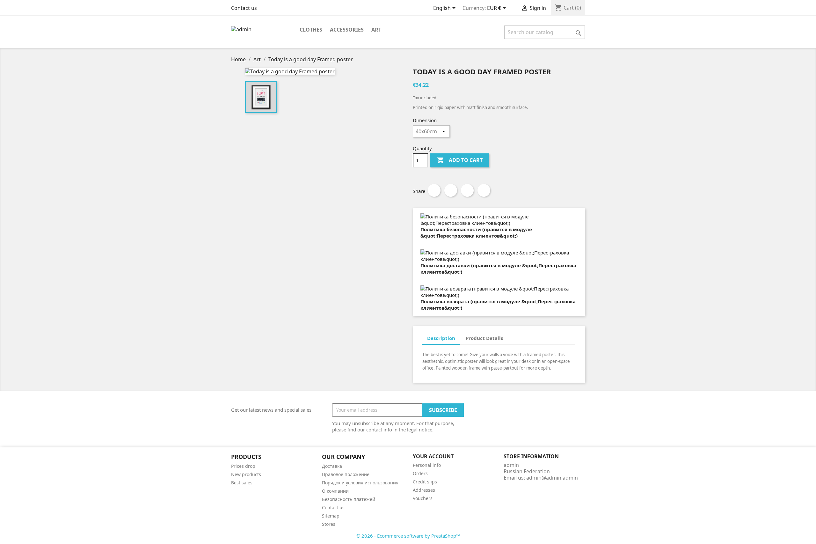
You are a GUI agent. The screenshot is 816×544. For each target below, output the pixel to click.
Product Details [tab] (484, 338)
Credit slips (425, 482)
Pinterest (483, 190)
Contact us (244, 7)
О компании (335, 491)
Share (434, 190)
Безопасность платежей (348, 499)
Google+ (467, 190)
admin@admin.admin (552, 477)
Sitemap (330, 516)
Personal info (427, 465)
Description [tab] (441, 338)
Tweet (450, 190)
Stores (328, 524)
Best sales (241, 483)
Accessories (347, 29)
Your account (433, 456)
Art (376, 29)
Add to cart (460, 160)
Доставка (332, 466)
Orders (420, 473)
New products (246, 474)
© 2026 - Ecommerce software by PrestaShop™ (408, 536)
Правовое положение (345, 474)
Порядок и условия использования (360, 483)
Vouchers (423, 498)
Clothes (311, 29)
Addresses (424, 490)
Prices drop (243, 466)
